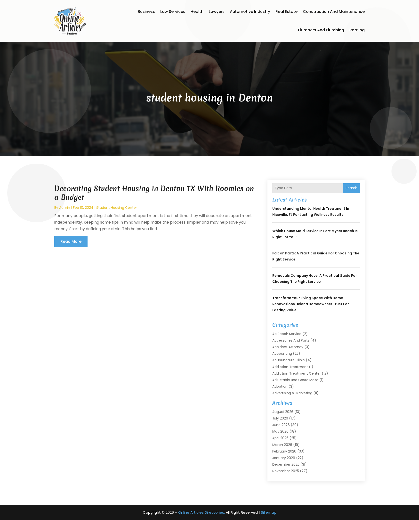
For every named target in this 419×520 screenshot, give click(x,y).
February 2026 (284, 451)
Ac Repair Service (286, 333)
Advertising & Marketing (292, 393)
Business (146, 11)
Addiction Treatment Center (296, 373)
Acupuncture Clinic (288, 360)
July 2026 (280, 418)
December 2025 (285, 464)
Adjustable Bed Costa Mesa (295, 379)
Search (351, 187)
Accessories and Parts (290, 340)
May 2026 (280, 431)
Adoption (280, 386)
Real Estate (286, 11)
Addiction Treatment (290, 366)
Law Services (172, 11)
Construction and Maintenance (334, 11)
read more (70, 241)
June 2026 (281, 424)
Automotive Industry (250, 11)
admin (64, 207)
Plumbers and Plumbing (321, 30)
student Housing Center (116, 207)
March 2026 (282, 444)
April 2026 (280, 438)
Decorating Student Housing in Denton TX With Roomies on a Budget (154, 193)
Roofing (357, 30)
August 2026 (282, 411)
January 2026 (283, 457)
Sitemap (268, 512)
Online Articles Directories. (201, 512)
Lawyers (217, 11)
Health (197, 11)
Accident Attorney (287, 346)
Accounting (282, 353)
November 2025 (285, 471)
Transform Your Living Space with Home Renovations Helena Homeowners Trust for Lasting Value (310, 303)
